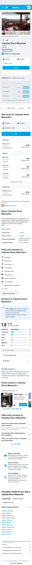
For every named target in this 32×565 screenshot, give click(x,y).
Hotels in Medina (6, 522)
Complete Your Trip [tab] (8, 502)
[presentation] (17, 36)
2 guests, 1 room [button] (7, 63)
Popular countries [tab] (18, 498)
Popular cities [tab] (6, 498)
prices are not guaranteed (7, 542)
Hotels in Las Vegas (7, 511)
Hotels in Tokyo (6, 534)
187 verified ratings (14, 54)
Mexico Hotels (10, 561)
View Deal (23, 404)
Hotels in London (7, 529)
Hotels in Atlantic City (8, 527)
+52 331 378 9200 (7, 51)
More (2, 225)
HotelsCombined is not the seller (11, 547)
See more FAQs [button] (16, 444)
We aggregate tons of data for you (11, 550)
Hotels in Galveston (7, 532)
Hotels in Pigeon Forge (8, 518)
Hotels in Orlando (7, 520)
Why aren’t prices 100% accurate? (12, 553)
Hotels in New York (7, 525)
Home (3, 561)
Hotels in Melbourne (7, 515)
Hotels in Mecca (6, 513)
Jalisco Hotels (22, 561)
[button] (3, 7)
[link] (12, 408)
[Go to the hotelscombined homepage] (12, 7)
